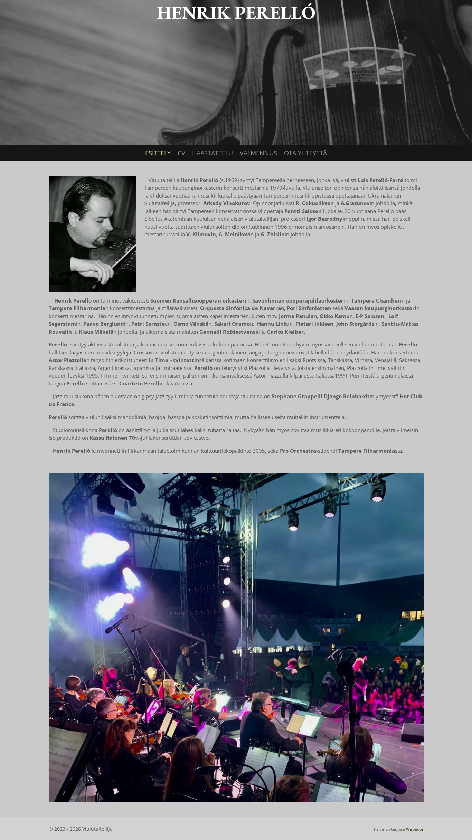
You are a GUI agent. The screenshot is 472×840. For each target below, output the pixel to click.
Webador (415, 829)
